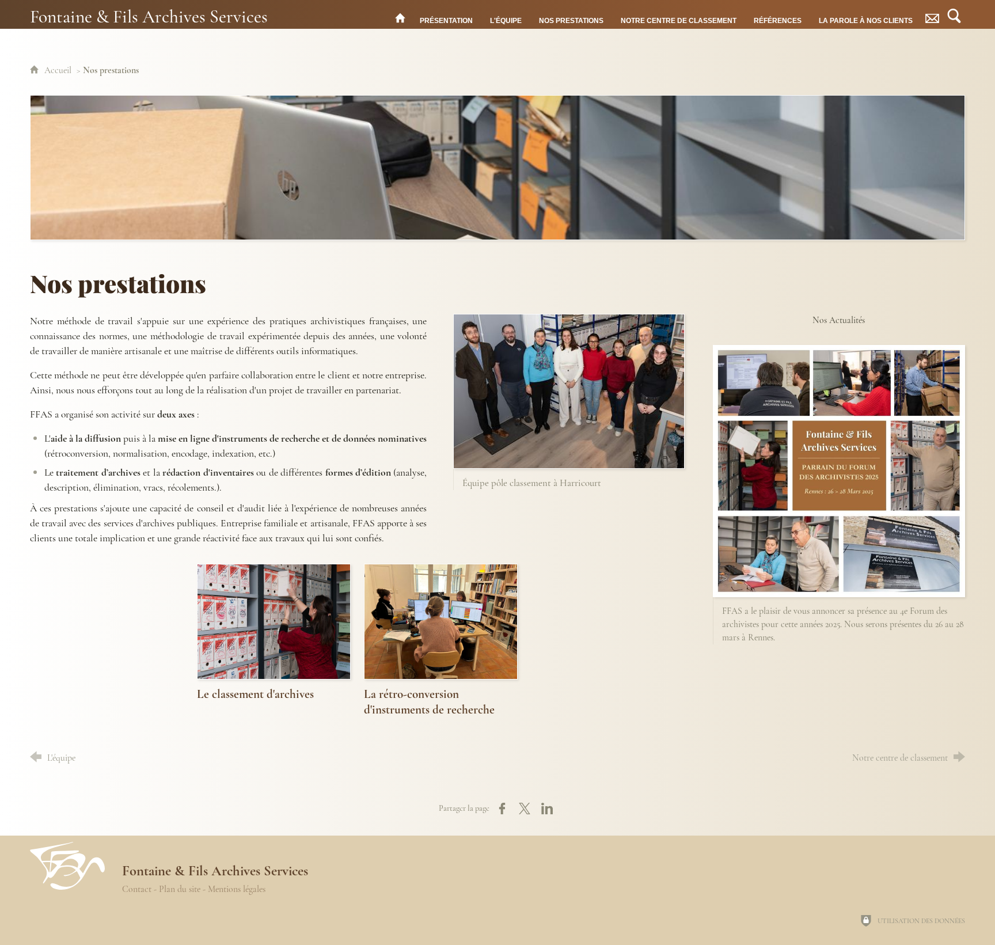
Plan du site (179, 889)
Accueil (59, 70)
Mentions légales (236, 889)
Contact (136, 889)
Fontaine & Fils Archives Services (149, 16)
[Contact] (932, 18)
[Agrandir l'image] (497, 167)
